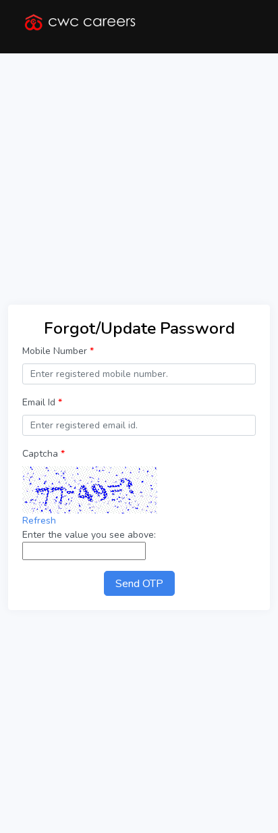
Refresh (39, 520)
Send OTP (139, 583)
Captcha (43, 453)
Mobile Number (58, 351)
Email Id (42, 402)
